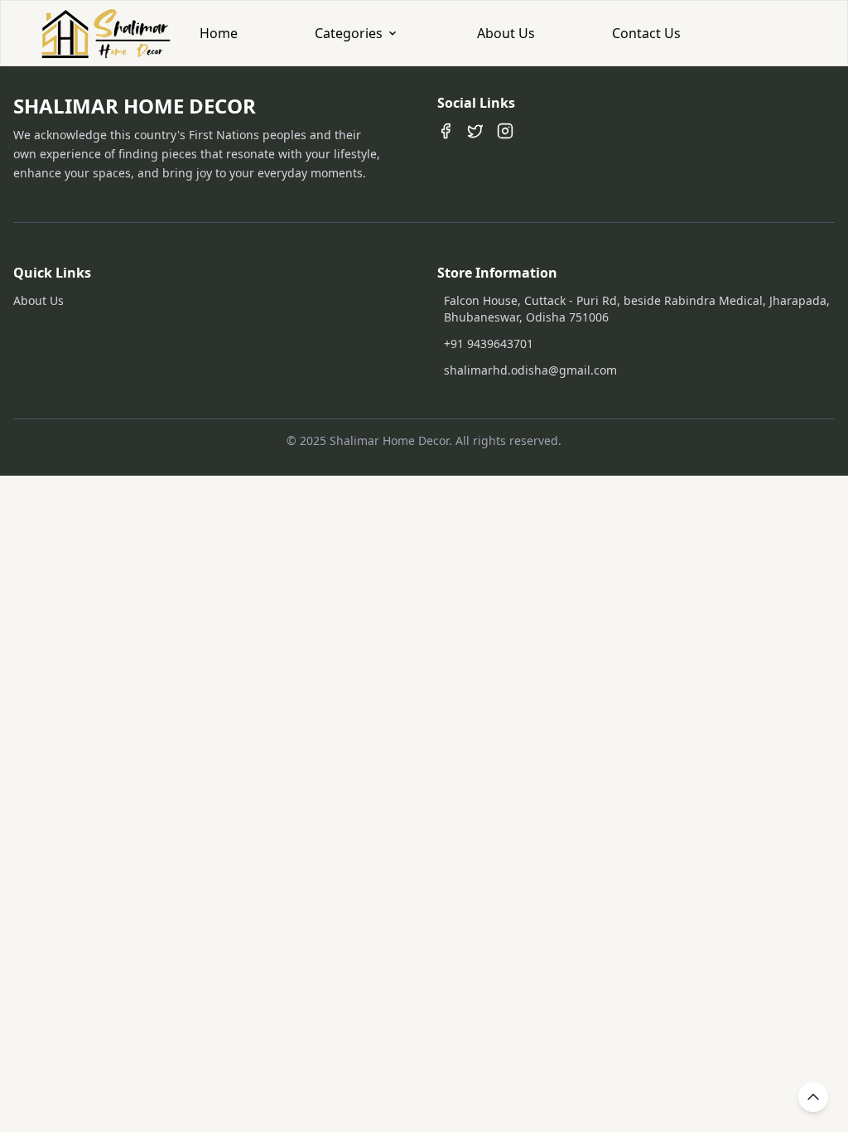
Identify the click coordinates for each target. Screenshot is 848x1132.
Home (219, 33)
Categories (349, 33)
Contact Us (646, 33)
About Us (506, 33)
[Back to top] (813, 1097)
